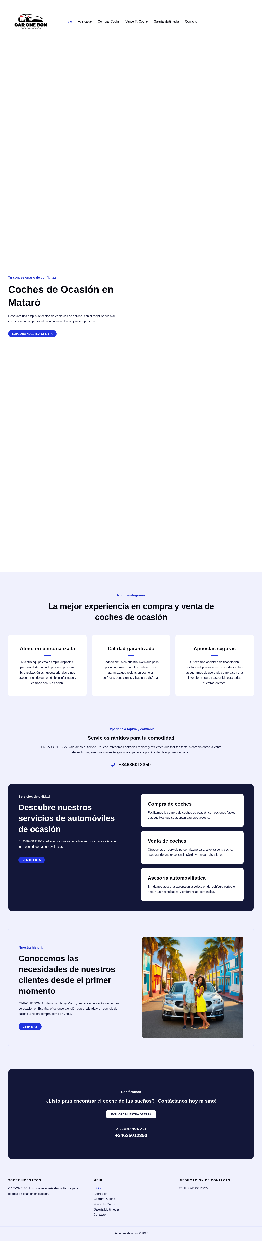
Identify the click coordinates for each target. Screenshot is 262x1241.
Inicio (68, 21)
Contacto (191, 21)
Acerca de (85, 21)
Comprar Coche (108, 21)
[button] (31, 860)
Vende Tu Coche (136, 21)
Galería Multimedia (166, 21)
